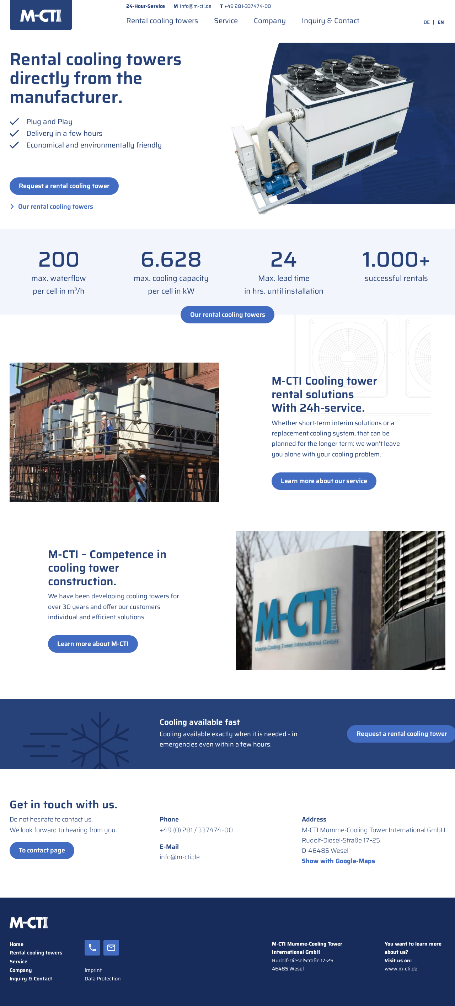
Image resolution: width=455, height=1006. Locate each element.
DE (427, 22)
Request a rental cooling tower (64, 186)
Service (226, 20)
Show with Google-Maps (338, 861)
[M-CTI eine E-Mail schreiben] (111, 953)
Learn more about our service (324, 481)
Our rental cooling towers (55, 207)
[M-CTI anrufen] (92, 953)
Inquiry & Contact (330, 20)
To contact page (42, 850)
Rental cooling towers (162, 20)
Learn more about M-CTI (93, 644)
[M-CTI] (41, 15)
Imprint (93, 970)
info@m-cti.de (196, 6)
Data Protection (103, 979)
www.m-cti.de (401, 969)
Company (270, 20)
